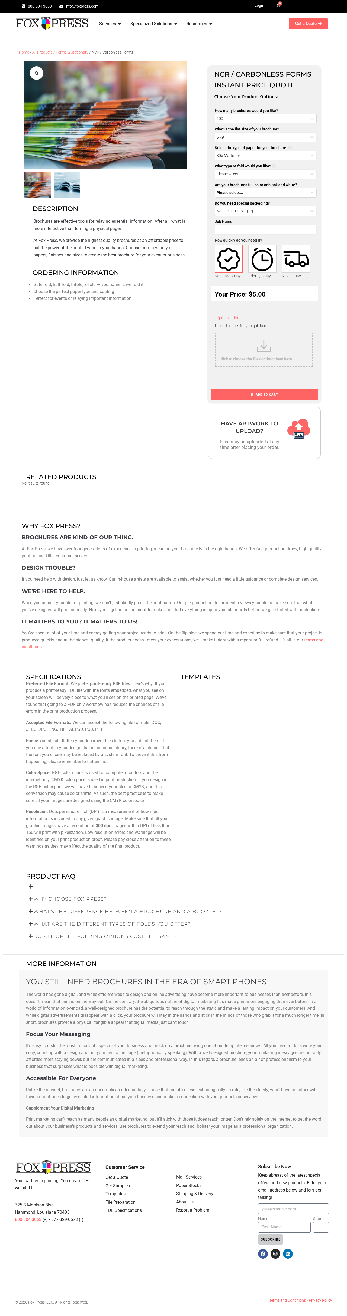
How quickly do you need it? (238, 240)
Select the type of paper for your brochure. (251, 148)
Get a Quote (116, 1177)
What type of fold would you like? (243, 166)
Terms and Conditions (287, 1300)
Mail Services (189, 1177)
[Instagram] (275, 1254)
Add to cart (267, 394)
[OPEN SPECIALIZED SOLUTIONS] (176, 24)
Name (263, 1218)
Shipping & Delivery (194, 1193)
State (317, 1218)
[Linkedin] (288, 1254)
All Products (42, 52)
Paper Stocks (188, 1185)
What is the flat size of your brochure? (247, 129)
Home (24, 52)
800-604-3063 (29, 1219)
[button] (36, 73)
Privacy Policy (320, 1300)
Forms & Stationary (72, 52)
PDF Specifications (123, 1210)
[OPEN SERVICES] (119, 24)
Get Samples (117, 1185)
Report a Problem (192, 1210)
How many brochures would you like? (246, 110)
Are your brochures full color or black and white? (256, 185)
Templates (115, 1193)
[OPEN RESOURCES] (210, 24)
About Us (185, 1202)
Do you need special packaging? (242, 203)
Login (259, 5)
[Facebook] (263, 1254)
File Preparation (120, 1202)
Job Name (223, 221)
